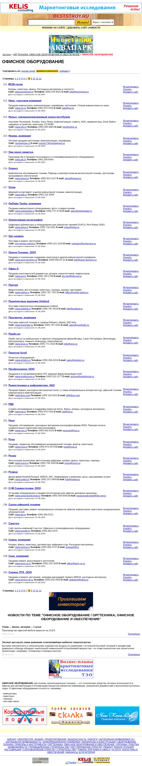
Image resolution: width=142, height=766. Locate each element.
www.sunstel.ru (22, 531)
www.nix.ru (20, 108)
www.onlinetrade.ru (25, 211)
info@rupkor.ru (72, 479)
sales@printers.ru (75, 360)
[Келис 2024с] (71, 669)
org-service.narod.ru (25, 243)
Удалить (127, 89)
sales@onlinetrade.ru (81, 211)
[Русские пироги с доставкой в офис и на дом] (71, 715)
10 (34, 78)
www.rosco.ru (22, 463)
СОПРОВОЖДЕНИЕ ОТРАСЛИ (39, 749)
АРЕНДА (11, 739)
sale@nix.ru (68, 108)
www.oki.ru (20, 159)
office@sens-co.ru (76, 563)
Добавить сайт (77, 27)
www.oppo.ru (21, 227)
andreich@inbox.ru (78, 579)
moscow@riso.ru (71, 430)
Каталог (7, 54)
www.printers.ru (23, 360)
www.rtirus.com (22, 395)
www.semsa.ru (22, 547)
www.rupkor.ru (22, 479)
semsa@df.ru (72, 547)
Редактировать (131, 87)
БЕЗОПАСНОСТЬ (77, 739)
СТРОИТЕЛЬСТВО (66, 749)
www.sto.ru (20, 514)
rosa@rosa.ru (70, 447)
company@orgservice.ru (83, 243)
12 (40, 78)
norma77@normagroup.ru (52, 143)
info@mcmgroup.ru (79, 92)
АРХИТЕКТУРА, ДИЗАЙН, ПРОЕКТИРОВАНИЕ (42, 739)
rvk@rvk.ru (67, 411)
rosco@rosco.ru (72, 463)
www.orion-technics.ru (26, 260)
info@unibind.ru (75, 308)
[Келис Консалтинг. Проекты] (71, 601)
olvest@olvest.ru (73, 178)
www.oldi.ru (21, 194)
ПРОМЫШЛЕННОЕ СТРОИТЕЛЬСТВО (49, 747)
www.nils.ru (21, 127)
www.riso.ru (21, 430)
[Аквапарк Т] (71, 44)
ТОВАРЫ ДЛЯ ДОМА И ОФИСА (94, 749)
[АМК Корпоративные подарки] (25, 715)
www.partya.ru (22, 292)
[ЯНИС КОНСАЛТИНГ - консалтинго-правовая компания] (117, 715)
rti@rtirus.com (73, 395)
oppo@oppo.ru (71, 227)
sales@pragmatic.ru (79, 325)
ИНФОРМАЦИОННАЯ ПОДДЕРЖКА (61, 742)
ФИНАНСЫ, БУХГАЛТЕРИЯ (80, 752)
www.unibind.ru (23, 308)
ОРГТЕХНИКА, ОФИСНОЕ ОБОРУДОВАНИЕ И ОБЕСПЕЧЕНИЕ (46, 54)
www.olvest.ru (22, 178)
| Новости (94, 27)
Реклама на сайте (53, 27)
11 (37, 78)
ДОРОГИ (92, 739)
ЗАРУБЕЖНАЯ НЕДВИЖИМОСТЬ (23, 742)
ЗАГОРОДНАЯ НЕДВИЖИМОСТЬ (116, 739)
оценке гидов (28, 71)
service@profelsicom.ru (82, 376)
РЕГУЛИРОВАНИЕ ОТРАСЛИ (86, 747)
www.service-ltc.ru (24, 579)
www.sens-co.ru (23, 563)
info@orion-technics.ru (85, 260)
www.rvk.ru (20, 411)
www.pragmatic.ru (24, 325)
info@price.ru (70, 344)
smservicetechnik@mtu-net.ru (91, 495)
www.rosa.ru (21, 447)
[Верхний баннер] (71, 12)
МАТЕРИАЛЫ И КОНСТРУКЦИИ (99, 742)
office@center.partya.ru (76, 292)
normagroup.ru (22, 143)
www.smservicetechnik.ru (27, 495)
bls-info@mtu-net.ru (72, 276)
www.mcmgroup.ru (24, 92)
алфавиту (65, 71)
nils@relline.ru (69, 127)
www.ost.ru (20, 276)
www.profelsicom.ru (25, 376)
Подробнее (134, 634)
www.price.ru (21, 344)
